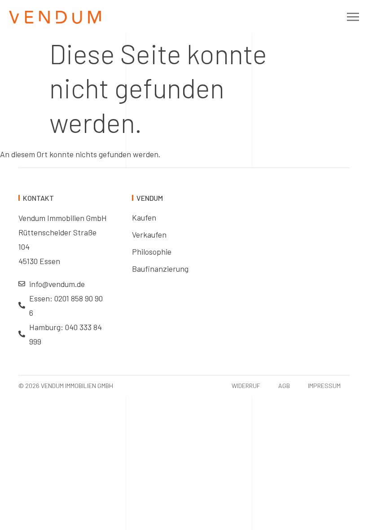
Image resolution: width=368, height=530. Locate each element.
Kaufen (144, 217)
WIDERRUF (246, 385)
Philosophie (151, 251)
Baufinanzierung (160, 269)
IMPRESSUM (324, 385)
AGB (284, 385)
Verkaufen (149, 234)
